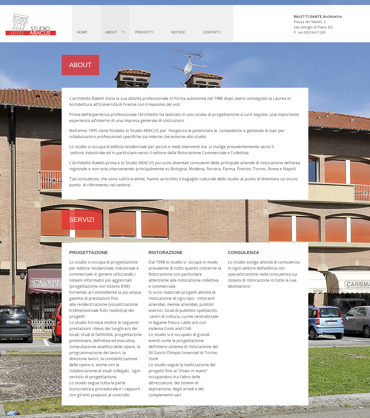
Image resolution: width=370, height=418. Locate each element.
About (108, 32)
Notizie (178, 32)
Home (82, 32)
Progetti (144, 32)
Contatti (211, 32)
